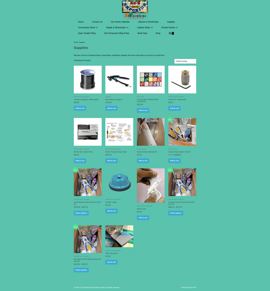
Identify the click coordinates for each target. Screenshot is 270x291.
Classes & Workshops (148, 22)
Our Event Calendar (120, 22)
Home (81, 22)
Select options (81, 213)
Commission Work (87, 27)
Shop (158, 33)
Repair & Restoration (116, 27)
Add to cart (80, 108)
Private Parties (168, 27)
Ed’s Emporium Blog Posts (116, 33)
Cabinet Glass (144, 27)
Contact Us (97, 22)
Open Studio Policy (87, 33)
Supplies (171, 22)
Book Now (142, 33)
